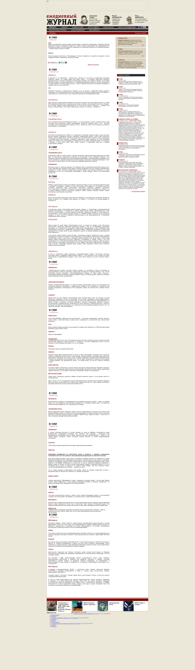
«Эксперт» (51, 295)
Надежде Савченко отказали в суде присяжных (65, 618)
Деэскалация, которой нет (128, 170)
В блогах (122, 160)
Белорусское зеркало (57, 30)
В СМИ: (120, 49)
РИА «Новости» (52, 206)
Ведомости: (51, 182)
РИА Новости (52, 499)
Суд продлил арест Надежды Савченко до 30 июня (66, 623)
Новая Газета (52, 315)
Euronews (51, 539)
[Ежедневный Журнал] (62, 24)
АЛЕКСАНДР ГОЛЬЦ (135, 120)
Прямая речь (123, 143)
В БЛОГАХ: (121, 60)
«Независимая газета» (55, 119)
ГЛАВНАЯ (64, 27)
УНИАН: (50, 530)
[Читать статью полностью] (131, 45)
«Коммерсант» (52, 164)
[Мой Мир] (66, 62)
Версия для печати (93, 64)
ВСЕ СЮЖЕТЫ (94, 30)
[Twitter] (62, 62)
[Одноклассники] (64, 62)
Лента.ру (51, 346)
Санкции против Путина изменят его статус (85, 613)
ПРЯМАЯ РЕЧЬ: (123, 38)
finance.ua (51, 450)
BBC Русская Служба (54, 373)
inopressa (51, 352)
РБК (49, 88)
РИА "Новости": (53, 566)
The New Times (52, 339)
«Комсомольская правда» (56, 282)
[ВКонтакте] (59, 62)
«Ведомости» (52, 132)
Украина (52, 33)
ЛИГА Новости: (52, 520)
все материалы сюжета (138, 191)
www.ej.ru (52, 27)
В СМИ (121, 79)
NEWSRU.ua (52, 75)
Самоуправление (78, 30)
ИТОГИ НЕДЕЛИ (93, 27)
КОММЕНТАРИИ (77, 27)
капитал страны (53, 476)
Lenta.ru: (51, 549)
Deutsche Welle (52, 219)
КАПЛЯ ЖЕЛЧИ (108, 27)
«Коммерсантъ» (53, 251)
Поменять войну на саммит (128, 119)
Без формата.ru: (53, 99)
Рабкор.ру (51, 331)
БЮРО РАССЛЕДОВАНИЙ (126, 27)
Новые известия (53, 365)
